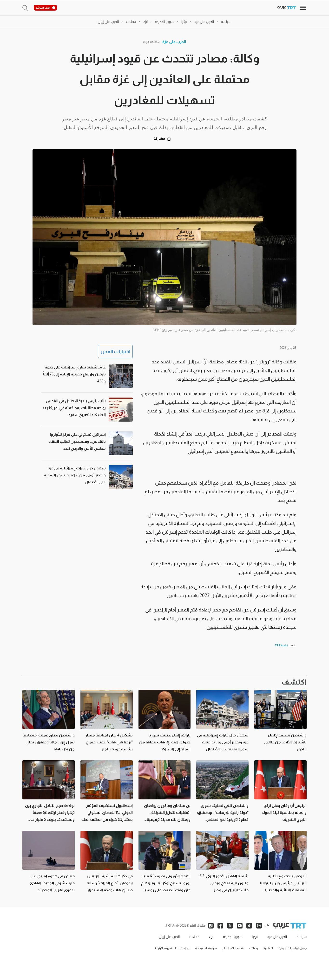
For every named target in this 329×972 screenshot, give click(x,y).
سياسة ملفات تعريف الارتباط (172, 948)
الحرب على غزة (174, 42)
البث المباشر (43, 7)
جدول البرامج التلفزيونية (293, 948)
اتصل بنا (268, 948)
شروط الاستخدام (233, 948)
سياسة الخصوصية (206, 948)
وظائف (253, 948)
